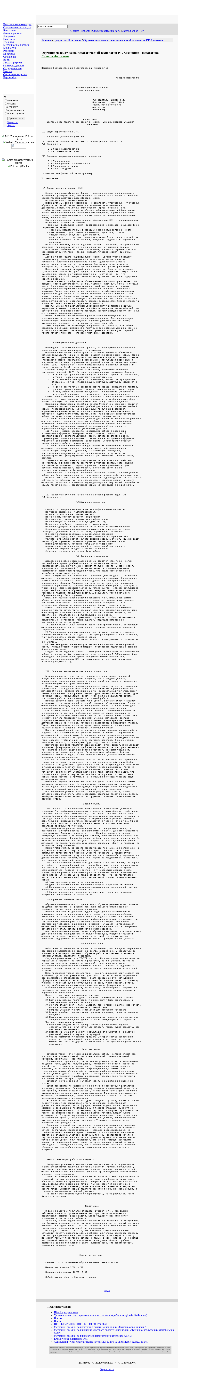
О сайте (74, 30)
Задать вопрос (130, 30)
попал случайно (16, 113)
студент (11, 103)
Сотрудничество (12, 68)
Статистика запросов (15, 74)
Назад (107, 1290)
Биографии (9, 30)
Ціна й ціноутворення (66, 1312)
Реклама (7, 71)
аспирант (12, 106)
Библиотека (9, 47)
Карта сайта (9, 77)
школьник (12, 100)
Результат (12, 122)
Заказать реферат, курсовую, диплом (13, 64)
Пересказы (9, 39)
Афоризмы (9, 36)
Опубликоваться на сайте (106, 30)
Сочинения (9, 56)
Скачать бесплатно (55, 56)
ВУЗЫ (6, 59)
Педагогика (74, 40)
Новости (85, 30)
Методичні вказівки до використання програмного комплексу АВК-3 (93, 1335)
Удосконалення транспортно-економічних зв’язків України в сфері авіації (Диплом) (100, 1315)
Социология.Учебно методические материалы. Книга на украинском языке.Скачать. (101, 1341)
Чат (142, 30)
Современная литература (17, 27)
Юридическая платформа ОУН (71, 1338)
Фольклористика (12, 33)
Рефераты (8, 50)
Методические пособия (16, 44)
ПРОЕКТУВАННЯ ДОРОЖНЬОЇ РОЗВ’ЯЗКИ (80, 1324)
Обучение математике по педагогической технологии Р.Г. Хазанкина (123, 40)
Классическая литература (17, 24)
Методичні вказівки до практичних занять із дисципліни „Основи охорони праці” (100, 1327)
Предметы (9, 53)
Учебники (9, 42)
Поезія (57, 1321)
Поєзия (58, 1318)
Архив (11, 125)
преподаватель (15, 110)
